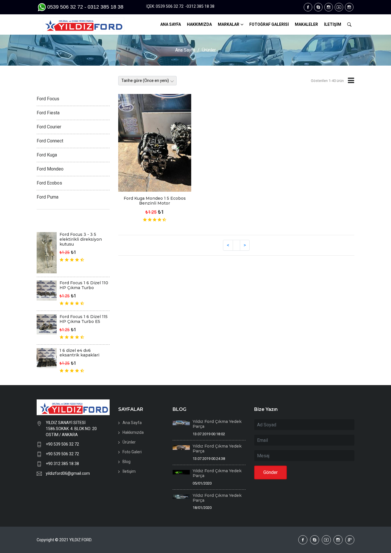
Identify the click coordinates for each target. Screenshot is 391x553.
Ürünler (209, 50)
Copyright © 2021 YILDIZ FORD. (65, 540)
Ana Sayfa (185, 50)
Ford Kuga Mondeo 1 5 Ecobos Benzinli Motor (155, 201)
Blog (127, 461)
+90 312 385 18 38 (62, 463)
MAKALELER (306, 24)
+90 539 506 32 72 (62, 444)
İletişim (129, 471)
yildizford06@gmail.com (68, 473)
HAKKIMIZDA (199, 24)
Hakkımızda (133, 432)
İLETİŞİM (332, 24)
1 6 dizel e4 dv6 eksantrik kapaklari (79, 353)
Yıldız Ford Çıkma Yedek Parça (217, 424)
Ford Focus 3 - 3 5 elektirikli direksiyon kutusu (81, 239)
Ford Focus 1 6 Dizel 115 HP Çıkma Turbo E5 (84, 319)
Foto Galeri (132, 452)
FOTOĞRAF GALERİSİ (269, 24)
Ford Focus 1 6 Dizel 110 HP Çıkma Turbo (84, 285)
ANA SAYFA (170, 24)
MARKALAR (228, 24)
